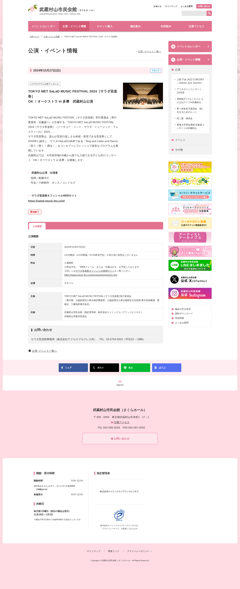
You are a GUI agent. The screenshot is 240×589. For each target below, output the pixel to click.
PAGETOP (120, 383)
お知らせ (157, 6)
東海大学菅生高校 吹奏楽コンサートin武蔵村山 (190, 126)
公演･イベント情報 (52, 37)
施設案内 (135, 26)
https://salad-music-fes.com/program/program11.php (90, 275)
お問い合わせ (204, 6)
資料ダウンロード (184, 313)
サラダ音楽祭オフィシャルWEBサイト (95, 271)
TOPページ (34, 37)
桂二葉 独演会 (185, 118)
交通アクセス (196, 26)
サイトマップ (171, 6)
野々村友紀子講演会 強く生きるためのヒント (190, 110)
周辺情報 (179, 318)
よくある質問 (187, 6)
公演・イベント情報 (74, 26)
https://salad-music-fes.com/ (46, 200)
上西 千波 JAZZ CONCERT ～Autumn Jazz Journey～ (190, 81)
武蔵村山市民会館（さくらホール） (61, 12)
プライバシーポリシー (138, 551)
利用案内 (166, 26)
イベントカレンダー (43, 26)
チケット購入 (105, 26)
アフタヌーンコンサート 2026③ (189, 91)
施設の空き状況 (183, 309)
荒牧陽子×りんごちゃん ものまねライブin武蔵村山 (190, 101)
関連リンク (113, 551)
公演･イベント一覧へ (149, 51)
